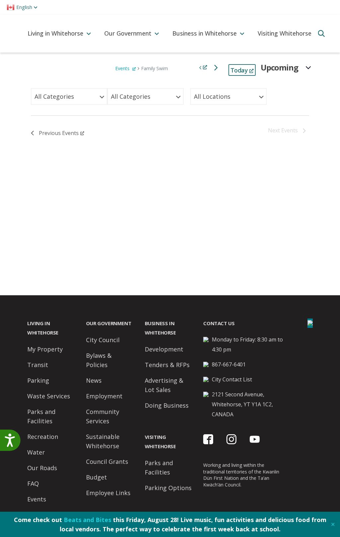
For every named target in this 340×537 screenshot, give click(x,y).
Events (123, 68)
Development (164, 349)
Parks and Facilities (41, 416)
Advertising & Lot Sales (164, 385)
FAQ (33, 483)
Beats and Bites (87, 520)
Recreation (42, 437)
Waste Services (48, 396)
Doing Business (167, 405)
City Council (103, 340)
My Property (45, 349)
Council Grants (107, 462)
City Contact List (232, 379)
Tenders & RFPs (167, 365)
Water (36, 452)
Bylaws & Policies (99, 360)
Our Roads (42, 468)
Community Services (102, 416)
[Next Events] (216, 67)
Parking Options (168, 488)
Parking (38, 380)
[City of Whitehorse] (10, 33)
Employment (104, 396)
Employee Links (108, 493)
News (94, 380)
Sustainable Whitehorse (103, 441)
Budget (96, 477)
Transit (37, 365)
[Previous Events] (203, 67)
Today (239, 70)
